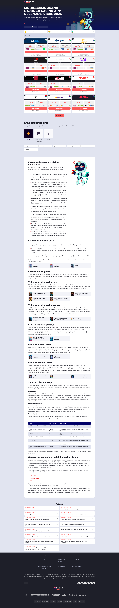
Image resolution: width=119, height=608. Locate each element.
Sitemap (44, 568)
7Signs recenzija (83, 73)
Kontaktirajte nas (77, 561)
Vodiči (87, 2)
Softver (44, 564)
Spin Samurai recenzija (59, 91)
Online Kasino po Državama (44, 566)
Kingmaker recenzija (59, 110)
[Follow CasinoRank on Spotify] (90, 583)
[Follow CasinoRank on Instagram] (81, 583)
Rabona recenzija (35, 91)
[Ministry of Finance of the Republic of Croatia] (26, 595)
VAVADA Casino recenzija (83, 110)
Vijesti (93, 2)
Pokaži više (58, 115)
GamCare (33, 475)
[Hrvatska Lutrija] (39, 595)
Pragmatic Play (61, 559)
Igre (44, 561)
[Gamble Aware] (79, 595)
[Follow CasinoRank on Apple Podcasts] (93, 583)
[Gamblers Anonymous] (64, 595)
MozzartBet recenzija (83, 54)
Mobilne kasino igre (77, 2)
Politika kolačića (59, 606)
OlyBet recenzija (83, 91)
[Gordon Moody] (56, 595)
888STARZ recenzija (36, 73)
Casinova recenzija (59, 73)
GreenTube (61, 564)
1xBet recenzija (35, 54)
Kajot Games (61, 561)
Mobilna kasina (66, 2)
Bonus (44, 559)
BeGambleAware (35, 478)
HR (25, 583)
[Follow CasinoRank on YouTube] (87, 583)
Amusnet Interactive (61, 566)
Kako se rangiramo (76, 564)
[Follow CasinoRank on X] (84, 583)
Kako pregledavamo (77, 566)
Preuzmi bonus (35, 52)
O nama (77, 559)
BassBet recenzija (59, 54)
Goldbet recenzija (35, 110)
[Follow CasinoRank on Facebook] (78, 583)
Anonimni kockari (35, 481)
